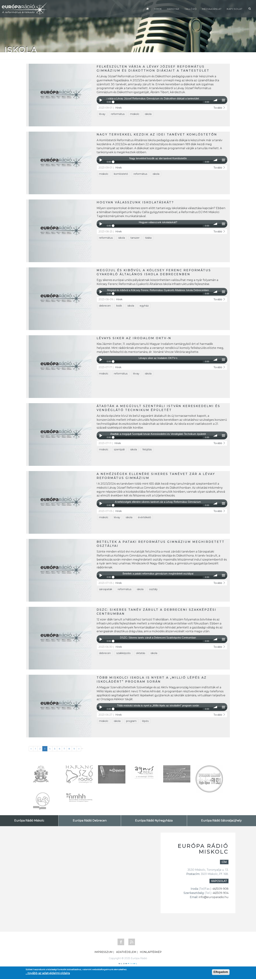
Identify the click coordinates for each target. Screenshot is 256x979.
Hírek (158, 8)
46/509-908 (220, 888)
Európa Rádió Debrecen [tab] (90, 820)
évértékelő (144, 517)
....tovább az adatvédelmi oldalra (48, 973)
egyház (144, 305)
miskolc (134, 114)
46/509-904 (220, 893)
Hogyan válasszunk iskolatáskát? (135, 202)
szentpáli (119, 449)
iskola (148, 114)
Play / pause (100, 100)
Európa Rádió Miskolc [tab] (29, 820)
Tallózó (191, 8)
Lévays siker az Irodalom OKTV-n (134, 338)
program (131, 721)
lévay (102, 114)
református (118, 114)
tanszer (134, 237)
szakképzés (123, 653)
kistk (119, 305)
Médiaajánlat (212, 8)
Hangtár (173, 8)
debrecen (105, 305)
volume (215, 100)
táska (148, 237)
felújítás (147, 449)
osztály (153, 589)
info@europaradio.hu (213, 897)
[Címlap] (148, 8)
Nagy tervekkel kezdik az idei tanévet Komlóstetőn (157, 134)
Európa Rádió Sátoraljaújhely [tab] (221, 820)
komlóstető (121, 173)
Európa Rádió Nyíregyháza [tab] (154, 820)
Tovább (218, 107)
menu (223, 100)
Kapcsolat (234, 8)
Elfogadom (221, 971)
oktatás (140, 653)
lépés (145, 721)
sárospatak (105, 589)
